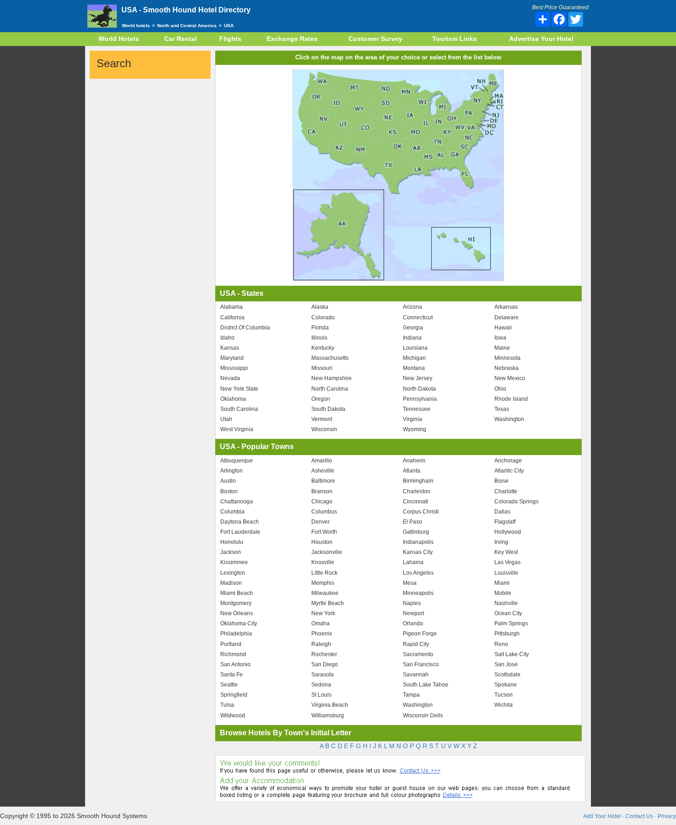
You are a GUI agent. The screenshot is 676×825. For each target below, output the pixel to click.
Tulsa (227, 705)
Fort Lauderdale (240, 532)
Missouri (321, 368)
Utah (226, 419)
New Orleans (236, 613)
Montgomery (236, 603)
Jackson (230, 552)
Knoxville (322, 562)
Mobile (502, 593)
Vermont (321, 419)
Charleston (416, 491)
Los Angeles (418, 573)
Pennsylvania (420, 399)
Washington (509, 419)
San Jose (506, 664)
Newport (413, 613)
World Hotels (118, 38)
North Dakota (419, 389)
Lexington (232, 573)
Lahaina (413, 562)
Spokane (505, 684)
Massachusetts (330, 358)
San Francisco (421, 664)
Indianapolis (418, 542)
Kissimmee (234, 562)
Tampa (411, 695)
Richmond (233, 654)
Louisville (506, 573)
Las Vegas (507, 562)
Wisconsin (324, 429)
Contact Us (639, 816)
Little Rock (324, 573)
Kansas (229, 348)
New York (323, 613)
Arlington (231, 470)
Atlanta (411, 470)
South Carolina (239, 409)
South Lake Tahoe (425, 684)
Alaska (319, 307)
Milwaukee (324, 593)
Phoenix (321, 633)
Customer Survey (375, 38)
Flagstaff (505, 522)
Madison (231, 583)
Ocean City (508, 613)
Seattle (229, 684)
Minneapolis (418, 593)
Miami (502, 583)
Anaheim (414, 460)
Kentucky (322, 348)
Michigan (414, 358)
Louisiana (415, 348)
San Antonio (235, 664)
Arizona (412, 307)
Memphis (322, 583)
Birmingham (418, 481)
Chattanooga (236, 501)
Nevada (230, 378)
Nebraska (506, 368)
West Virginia (236, 429)
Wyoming (414, 429)
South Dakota (328, 409)
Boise (501, 481)
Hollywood (507, 532)
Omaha (320, 623)
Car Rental (180, 38)
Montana (414, 368)
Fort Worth (324, 532)
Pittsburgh (507, 633)
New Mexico (509, 378)
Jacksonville (326, 552)
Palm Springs (511, 623)
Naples (412, 603)
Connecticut (418, 317)
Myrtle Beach (327, 603)
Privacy (667, 816)
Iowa (500, 338)
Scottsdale (507, 674)
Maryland (232, 358)
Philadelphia (236, 633)
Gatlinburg (416, 532)
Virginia (412, 419)
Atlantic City (509, 470)
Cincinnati (415, 501)
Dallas (502, 511)
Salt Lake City (511, 654)
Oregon (320, 399)
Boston (229, 491)
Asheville (322, 470)
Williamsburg (327, 715)
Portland (230, 644)
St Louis (321, 695)
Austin (228, 481)
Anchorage (508, 460)
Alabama (231, 307)
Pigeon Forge (420, 633)
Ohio (500, 389)
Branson (321, 491)
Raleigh (321, 644)
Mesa (410, 583)
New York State (239, 389)
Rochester (324, 654)
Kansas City (418, 552)
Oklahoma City (238, 623)
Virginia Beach (329, 705)
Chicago (321, 501)
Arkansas (506, 307)
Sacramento (418, 654)
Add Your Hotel (602, 816)
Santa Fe (231, 674)
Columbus (324, 511)
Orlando (413, 623)
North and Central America (187, 25)
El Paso (412, 522)
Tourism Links (454, 38)
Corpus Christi (421, 511)
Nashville (506, 603)
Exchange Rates (292, 38)
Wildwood (232, 715)
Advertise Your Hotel (541, 38)
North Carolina (329, 389)
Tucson (503, 695)
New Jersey (417, 378)
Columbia (232, 511)
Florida (320, 327)
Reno (501, 644)
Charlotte (505, 491)
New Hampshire (331, 378)
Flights (230, 38)
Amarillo (321, 460)
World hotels (136, 25)
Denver (320, 522)
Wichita (503, 705)
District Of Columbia (245, 327)
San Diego (324, 664)
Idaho (227, 338)
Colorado (323, 317)
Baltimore (323, 481)
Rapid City (416, 644)
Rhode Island (511, 399)
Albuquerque (236, 460)
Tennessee (416, 409)
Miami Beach (236, 593)
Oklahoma (233, 399)
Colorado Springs (516, 501)
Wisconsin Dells (423, 715)
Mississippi (234, 368)
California (232, 317)
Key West (506, 552)
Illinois (319, 338)
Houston (321, 542)
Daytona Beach (239, 522)
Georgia (413, 327)
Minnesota (507, 358)
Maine (502, 348)
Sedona (321, 684)
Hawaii (503, 327)
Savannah (416, 674)
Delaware (506, 317)
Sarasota (322, 674)
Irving (501, 542)
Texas (501, 409)
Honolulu (231, 542)
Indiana (412, 338)
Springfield (233, 695)
